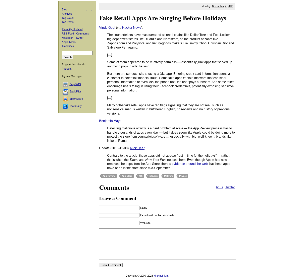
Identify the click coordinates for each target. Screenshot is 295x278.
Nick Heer (137, 148)
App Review (109, 176)
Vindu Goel (107, 27)
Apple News (69, 42)
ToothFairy (75, 106)
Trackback (68, 46)
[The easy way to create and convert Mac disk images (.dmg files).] (65, 84)
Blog (64, 9)
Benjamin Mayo (110, 121)
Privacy (183, 176)
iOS (140, 176)
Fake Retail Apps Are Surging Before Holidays (162, 17)
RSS (219, 187)
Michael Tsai (161, 275)
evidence (178, 163)
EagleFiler (75, 91)
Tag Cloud (67, 17)
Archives (67, 13)
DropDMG (75, 84)
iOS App (153, 176)
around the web (197, 163)
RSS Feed (68, 33)
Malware (168, 176)
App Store (127, 176)
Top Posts (68, 21)
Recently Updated (72, 29)
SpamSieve (76, 98)
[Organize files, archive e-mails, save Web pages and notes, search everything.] (65, 91)
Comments (82, 33)
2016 (230, 6)
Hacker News (131, 27)
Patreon (66, 68)
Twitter (230, 187)
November (218, 6)
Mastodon (67, 37)
